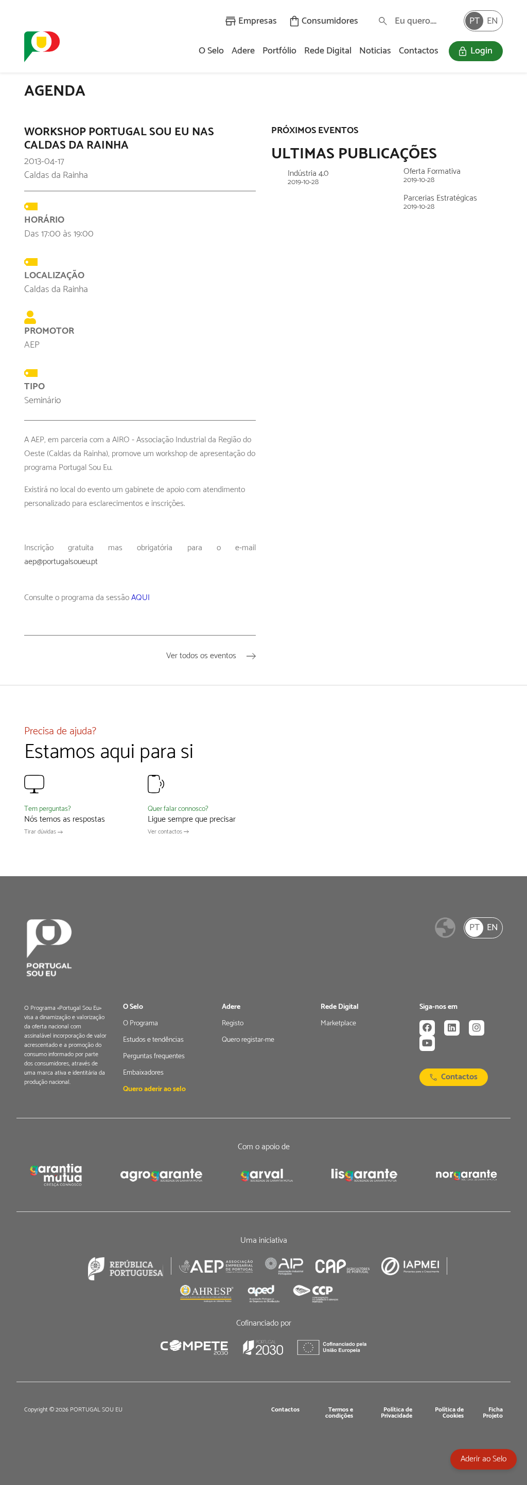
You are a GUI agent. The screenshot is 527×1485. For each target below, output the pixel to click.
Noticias (375, 51)
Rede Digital (328, 51)
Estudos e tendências (153, 1040)
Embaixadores (143, 1073)
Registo (232, 1023)
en (492, 21)
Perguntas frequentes (154, 1056)
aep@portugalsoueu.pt (61, 562)
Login (481, 51)
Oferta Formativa (432, 176)
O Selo (211, 51)
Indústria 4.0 (308, 178)
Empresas (257, 21)
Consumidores (330, 21)
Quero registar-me (248, 1040)
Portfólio (279, 51)
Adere (243, 51)
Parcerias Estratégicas (440, 202)
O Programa (140, 1023)
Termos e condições (339, 1413)
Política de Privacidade (396, 1413)
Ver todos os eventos (202, 656)
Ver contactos (166, 832)
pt (474, 21)
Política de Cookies (449, 1413)
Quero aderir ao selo (154, 1089)
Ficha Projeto (493, 1413)
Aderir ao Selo (483, 1459)
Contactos (418, 51)
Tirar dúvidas (41, 832)
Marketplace (338, 1023)
